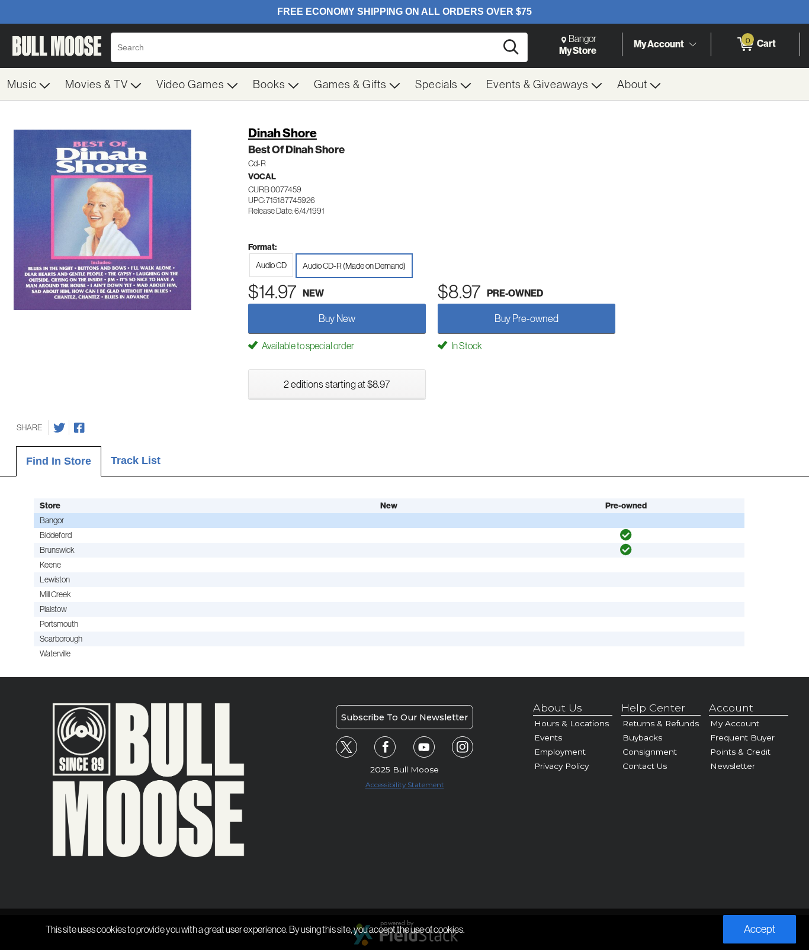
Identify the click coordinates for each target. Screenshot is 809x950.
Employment (560, 751)
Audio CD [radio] (271, 265)
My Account (659, 44)
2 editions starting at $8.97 (337, 384)
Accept (759, 929)
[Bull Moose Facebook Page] (385, 747)
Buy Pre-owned (526, 318)
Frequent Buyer (742, 737)
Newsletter (732, 766)
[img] (626, 535)
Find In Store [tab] (58, 461)
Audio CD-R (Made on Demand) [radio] (354, 265)
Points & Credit (740, 751)
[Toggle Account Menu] (692, 44)
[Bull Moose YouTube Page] (424, 747)
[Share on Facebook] (79, 428)
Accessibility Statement (404, 784)
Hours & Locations (571, 723)
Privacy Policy (561, 766)
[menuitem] (29, 84)
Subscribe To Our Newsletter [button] (404, 717)
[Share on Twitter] (59, 428)
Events (548, 737)
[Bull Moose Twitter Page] (346, 747)
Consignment (649, 751)
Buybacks (642, 737)
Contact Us (644, 766)
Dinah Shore (282, 133)
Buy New (337, 318)
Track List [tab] (135, 460)
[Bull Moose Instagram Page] (462, 747)
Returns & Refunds (660, 723)
